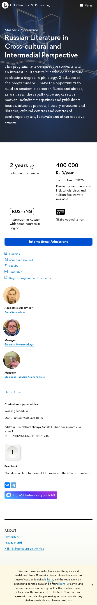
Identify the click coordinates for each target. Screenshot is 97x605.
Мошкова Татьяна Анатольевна (25, 377)
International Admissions (48, 241)
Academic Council (21, 260)
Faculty (13, 266)
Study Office (13, 392)
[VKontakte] (7, 485)
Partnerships (12, 537)
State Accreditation (70, 219)
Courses (14, 254)
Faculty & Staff (13, 543)
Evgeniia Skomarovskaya (19, 344)
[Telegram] (13, 485)
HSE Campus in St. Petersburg (30, 5)
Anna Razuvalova (15, 312)
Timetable (15, 272)
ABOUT (10, 530)
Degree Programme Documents (30, 278)
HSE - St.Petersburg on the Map (24, 548)
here (50, 579)
